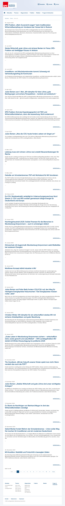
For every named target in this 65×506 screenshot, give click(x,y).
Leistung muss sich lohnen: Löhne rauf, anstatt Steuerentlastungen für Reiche (32, 153)
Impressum (21, 499)
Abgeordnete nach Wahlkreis (28, 491)
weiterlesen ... (57, 41)
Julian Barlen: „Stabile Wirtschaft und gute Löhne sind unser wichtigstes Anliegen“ (32, 385)
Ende (53, 471)
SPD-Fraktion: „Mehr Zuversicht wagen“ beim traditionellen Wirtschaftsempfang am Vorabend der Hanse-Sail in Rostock (28, 26)
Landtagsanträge (8, 488)
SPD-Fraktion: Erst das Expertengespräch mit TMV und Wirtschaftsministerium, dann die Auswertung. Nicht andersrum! (29, 113)
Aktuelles (9, 13)
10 (46, 471)
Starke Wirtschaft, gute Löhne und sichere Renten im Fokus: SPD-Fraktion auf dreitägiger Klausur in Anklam (30, 49)
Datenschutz (14, 499)
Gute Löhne (17, 485)
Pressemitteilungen (9, 485)
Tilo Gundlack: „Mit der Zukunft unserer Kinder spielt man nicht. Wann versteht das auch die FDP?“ (32, 363)
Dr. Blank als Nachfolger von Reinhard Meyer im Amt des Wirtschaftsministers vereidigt (27, 406)
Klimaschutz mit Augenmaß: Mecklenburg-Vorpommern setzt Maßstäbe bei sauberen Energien (32, 246)
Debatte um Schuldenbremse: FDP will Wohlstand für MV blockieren (31, 175)
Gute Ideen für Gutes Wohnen (18, 490)
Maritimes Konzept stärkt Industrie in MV (20, 268)
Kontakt (6, 499)
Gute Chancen (18, 488)
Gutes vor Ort (18, 486)
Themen (16, 13)
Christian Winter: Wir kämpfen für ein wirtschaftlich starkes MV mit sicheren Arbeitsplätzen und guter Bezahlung (30, 316)
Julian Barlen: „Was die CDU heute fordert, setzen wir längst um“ (30, 133)
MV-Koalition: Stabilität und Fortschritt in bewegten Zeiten (27, 452)
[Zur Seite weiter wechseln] (49, 471)
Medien (38, 13)
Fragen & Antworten (47, 13)
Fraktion (32, 13)
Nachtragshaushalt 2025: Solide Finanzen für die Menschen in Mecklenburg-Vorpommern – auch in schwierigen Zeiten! (29, 222)
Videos (6, 486)
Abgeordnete (24, 13)
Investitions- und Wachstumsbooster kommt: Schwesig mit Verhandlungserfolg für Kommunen (27, 72)
